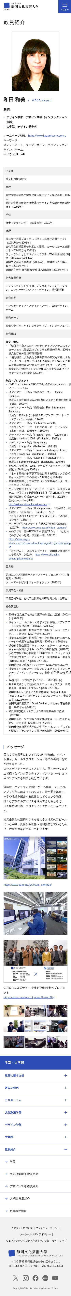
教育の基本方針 (14, 1075)
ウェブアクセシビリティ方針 (21, 1240)
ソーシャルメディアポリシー (35, 1234)
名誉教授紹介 (18, 1210)
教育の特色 (12, 1087)
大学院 (9, 1137)
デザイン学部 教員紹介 (24, 1186)
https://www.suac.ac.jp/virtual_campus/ (44, 527)
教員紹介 (10, 1149)
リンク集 (44, 1240)
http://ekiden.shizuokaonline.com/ (28, 504)
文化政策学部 (13, 1112)
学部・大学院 (14, 1062)
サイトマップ (59, 1240)
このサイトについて (22, 1228)
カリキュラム (13, 1100)
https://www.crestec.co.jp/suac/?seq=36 (28, 997)
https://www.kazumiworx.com (46, 135)
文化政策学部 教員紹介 (24, 1174)
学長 (12, 1161)
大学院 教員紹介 (20, 1198)
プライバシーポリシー (47, 1228)
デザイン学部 (13, 1124)
